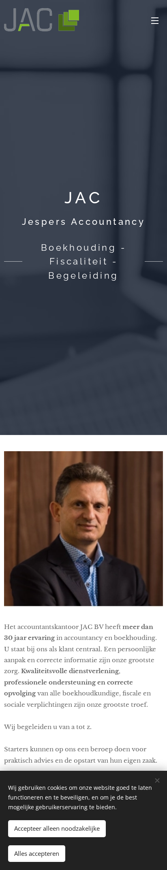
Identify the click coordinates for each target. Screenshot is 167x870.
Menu (155, 20)
